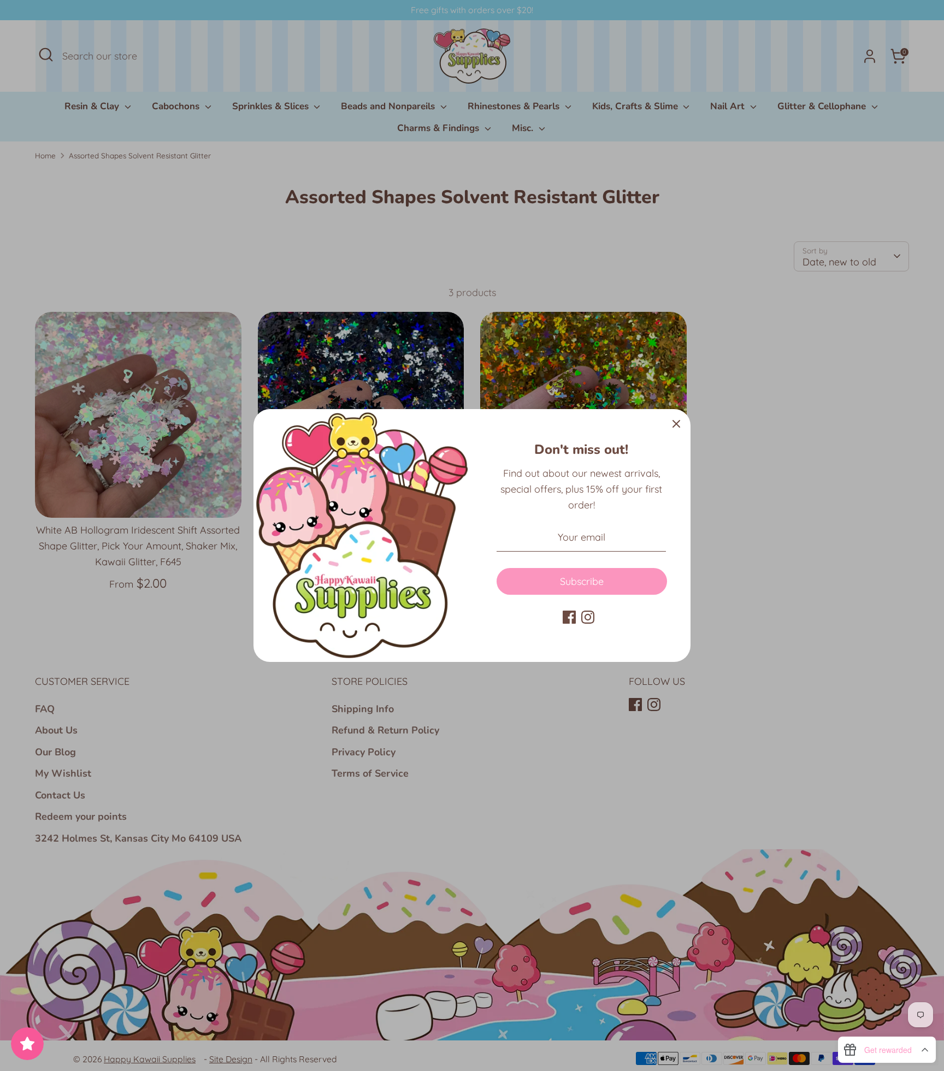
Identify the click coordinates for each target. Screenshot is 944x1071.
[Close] (676, 423)
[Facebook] (569, 617)
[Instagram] (587, 617)
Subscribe (582, 581)
